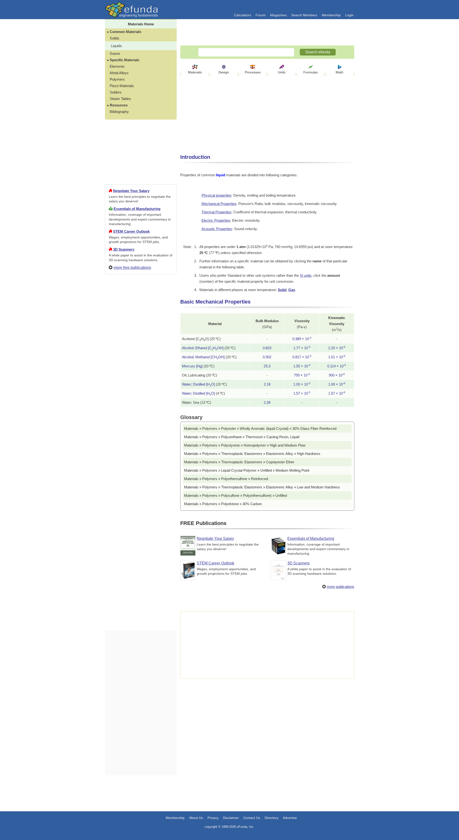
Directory (271, 818)
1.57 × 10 (301, 393)
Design (224, 72)
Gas (291, 290)
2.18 (267, 384)
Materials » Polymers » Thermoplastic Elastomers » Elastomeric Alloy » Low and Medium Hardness (262, 487)
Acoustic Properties (217, 229)
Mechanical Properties (219, 204)
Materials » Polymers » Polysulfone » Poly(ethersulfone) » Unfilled (235, 495)
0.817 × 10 (301, 357)
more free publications (132, 267)
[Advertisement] (141, 451)
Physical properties (216, 195)
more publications (340, 587)
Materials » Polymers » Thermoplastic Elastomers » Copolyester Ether (239, 462)
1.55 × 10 (301, 366)
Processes (253, 72)
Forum (261, 15)
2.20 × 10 (336, 348)
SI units (305, 275)
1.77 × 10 (301, 348)
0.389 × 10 (301, 339)
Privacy (213, 818)
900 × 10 (337, 375)
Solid (282, 290)
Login (349, 15)
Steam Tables (120, 99)
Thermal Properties (216, 212)
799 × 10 (302, 375)
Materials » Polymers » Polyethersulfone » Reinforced (226, 479)
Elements (117, 66)
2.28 (267, 402)
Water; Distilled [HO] (198, 384)
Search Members (304, 15)
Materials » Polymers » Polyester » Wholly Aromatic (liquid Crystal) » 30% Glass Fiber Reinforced (260, 428)
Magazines (278, 15)
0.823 (267, 348)
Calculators (242, 15)
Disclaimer (231, 818)
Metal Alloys (119, 73)
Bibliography (119, 112)
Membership (331, 15)
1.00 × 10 (301, 384)
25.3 (267, 366)
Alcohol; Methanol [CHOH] (203, 357)
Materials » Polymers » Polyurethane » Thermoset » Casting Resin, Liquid (241, 437)
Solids (114, 38)
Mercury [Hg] (192, 366)
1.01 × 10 (336, 357)
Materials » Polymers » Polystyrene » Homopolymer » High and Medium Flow (245, 445)
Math (339, 72)
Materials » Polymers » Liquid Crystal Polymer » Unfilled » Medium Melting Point (246, 470)
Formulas (310, 72)
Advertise (290, 818)
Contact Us (251, 818)
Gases (115, 53)
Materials (195, 72)
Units (281, 72)
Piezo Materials (122, 86)
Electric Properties (216, 220)
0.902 (267, 357)
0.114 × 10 (336, 366)
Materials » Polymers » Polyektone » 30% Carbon (223, 504)
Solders (116, 92)
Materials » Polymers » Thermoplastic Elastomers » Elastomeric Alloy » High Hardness (252, 454)
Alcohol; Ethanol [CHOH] (203, 348)
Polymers (117, 79)
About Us (196, 818)
